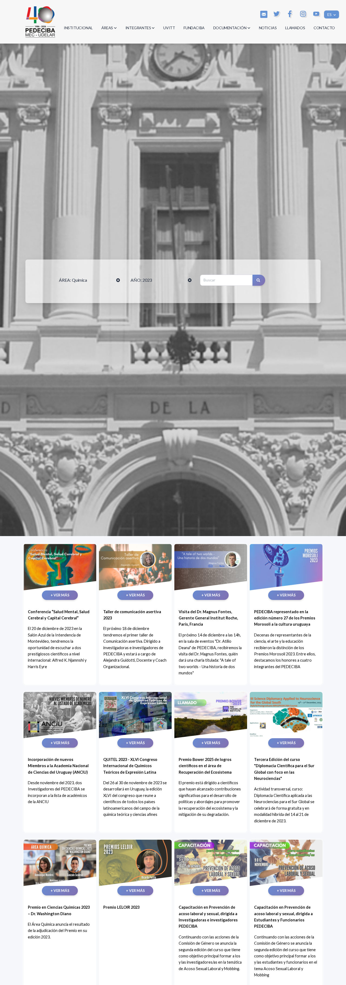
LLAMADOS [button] (295, 27)
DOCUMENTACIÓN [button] (230, 27)
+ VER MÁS (60, 595)
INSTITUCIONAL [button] (78, 27)
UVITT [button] (169, 27)
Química (79, 280)
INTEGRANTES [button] (138, 27)
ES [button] (329, 14)
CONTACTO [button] (324, 27)
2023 (147, 280)
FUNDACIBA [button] (194, 27)
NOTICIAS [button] (268, 27)
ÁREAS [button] (107, 27)
